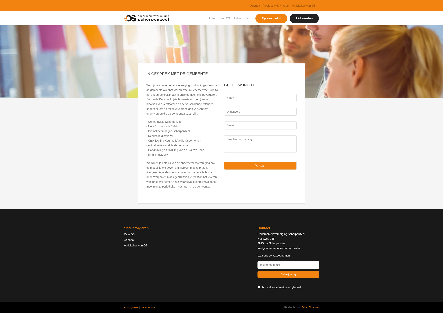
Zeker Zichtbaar (310, 307)
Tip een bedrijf (271, 18)
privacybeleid (292, 287)
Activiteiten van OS (303, 5)
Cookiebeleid (148, 307)
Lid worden (304, 18)
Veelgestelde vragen (276, 5)
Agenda (255, 5)
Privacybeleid (131, 307)
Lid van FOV (242, 18)
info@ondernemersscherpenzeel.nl (279, 248)
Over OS (224, 18)
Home (211, 18)
